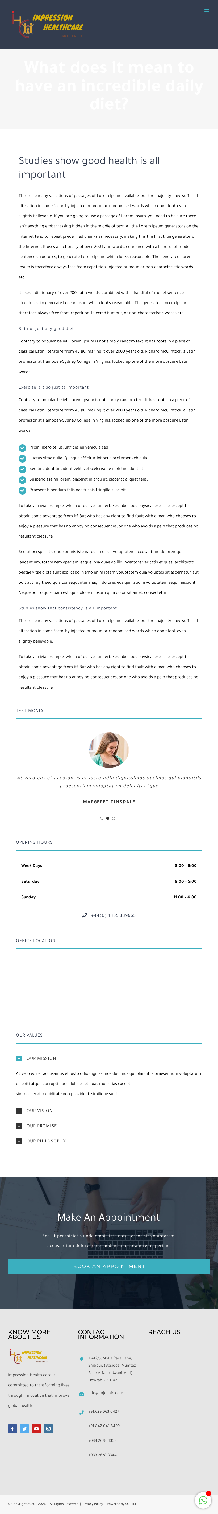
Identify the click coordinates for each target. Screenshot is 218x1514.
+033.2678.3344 (102, 1456)
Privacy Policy (92, 1504)
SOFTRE (131, 1504)
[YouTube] (36, 1428)
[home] (28, 1352)
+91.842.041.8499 (104, 1426)
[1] (203, 1504)
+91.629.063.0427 (103, 1412)
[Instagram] (48, 1428)
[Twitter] (24, 1428)
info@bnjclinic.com (105, 1393)
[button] (109, 1059)
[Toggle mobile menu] (207, 11)
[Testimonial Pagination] (101, 818)
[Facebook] (12, 1428)
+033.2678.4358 (102, 1441)
